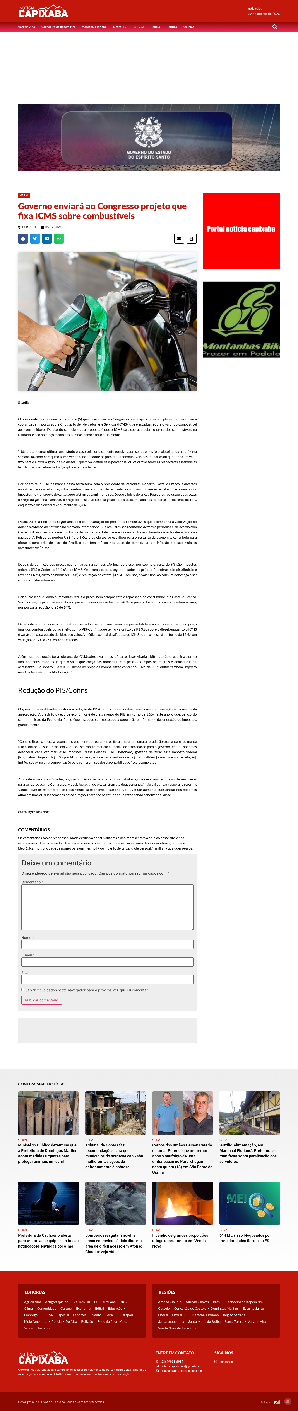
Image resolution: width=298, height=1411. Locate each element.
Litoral (163, 1315)
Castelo (164, 1308)
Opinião (188, 27)
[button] (275, 27)
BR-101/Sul (81, 1302)
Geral (109, 1315)
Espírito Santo (253, 1308)
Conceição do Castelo (190, 1308)
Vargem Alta (26, 27)
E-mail (28, 955)
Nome (27, 937)
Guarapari (125, 1315)
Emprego (31, 1315)
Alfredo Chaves (197, 1302)
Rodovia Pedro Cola (112, 1321)
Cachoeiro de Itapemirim (58, 27)
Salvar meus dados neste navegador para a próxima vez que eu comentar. (86, 990)
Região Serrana (234, 1315)
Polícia (155, 27)
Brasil (217, 1302)
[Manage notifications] (287, 1401)
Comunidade (46, 1308)
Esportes (79, 1315)
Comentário (32, 882)
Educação (115, 1308)
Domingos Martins (225, 1308)
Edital (99, 1308)
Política (171, 27)
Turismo (43, 1328)
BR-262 (139, 27)
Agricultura (32, 1302)
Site (24, 972)
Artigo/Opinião (56, 1302)
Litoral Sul (120, 27)
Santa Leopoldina (171, 1321)
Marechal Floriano (94, 27)
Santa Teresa (234, 1321)
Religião (87, 1321)
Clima (28, 1308)
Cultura (66, 1308)
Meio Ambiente (35, 1321)
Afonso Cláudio (170, 1302)
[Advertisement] (149, 64)
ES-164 (47, 1315)
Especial (63, 1315)
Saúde (28, 1328)
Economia (83, 1308)
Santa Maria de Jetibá (204, 1321)
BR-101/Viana (105, 1302)
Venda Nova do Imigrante (177, 1328)
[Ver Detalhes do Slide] (149, 137)
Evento (96, 1315)
